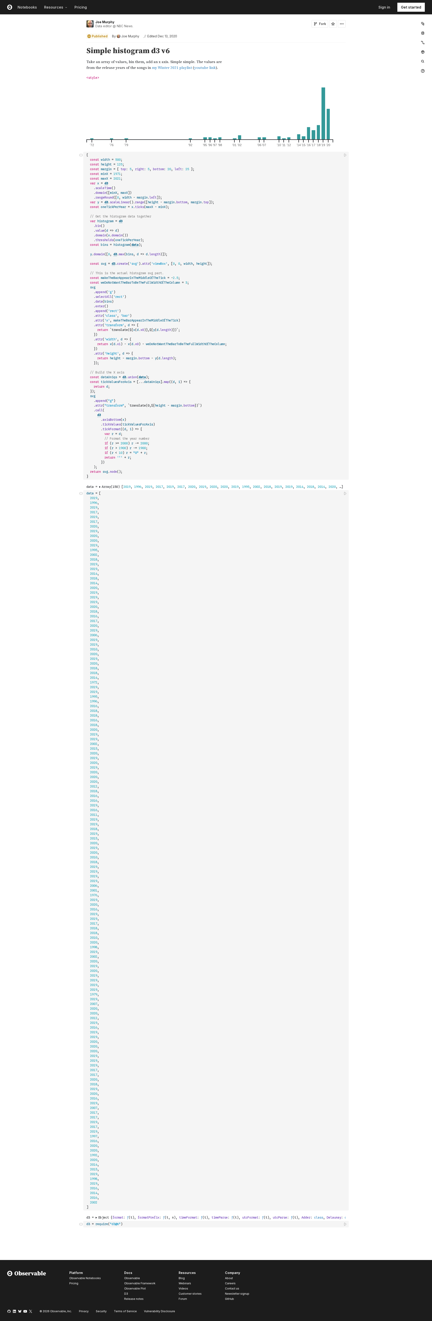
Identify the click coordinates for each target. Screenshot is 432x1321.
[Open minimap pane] (423, 42)
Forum (183, 1299)
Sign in (384, 7)
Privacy (84, 1311)
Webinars (185, 1283)
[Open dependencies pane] (423, 52)
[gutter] (41, 59)
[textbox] (216, 316)
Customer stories (190, 1293)
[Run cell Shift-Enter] (345, 155)
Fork (322, 24)
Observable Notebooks (85, 1278)
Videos (183, 1288)
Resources (53, 7)
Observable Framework (139, 1283)
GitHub (229, 1299)
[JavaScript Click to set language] (81, 316)
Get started (411, 7)
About (229, 1278)
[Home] (26, 1286)
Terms (125, 1311)
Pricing (80, 7)
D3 (126, 1293)
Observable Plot (135, 1288)
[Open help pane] (423, 71)
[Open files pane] (423, 23)
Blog (182, 1278)
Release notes (134, 1299)
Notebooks (27, 7)
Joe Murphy (104, 22)
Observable (132, 1278)
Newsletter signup (237, 1293)
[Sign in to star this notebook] (333, 24)
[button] (81, 44)
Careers (230, 1283)
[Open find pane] (423, 61)
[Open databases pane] (423, 33)
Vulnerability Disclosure (159, 1311)
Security (101, 1311)
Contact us (232, 1288)
